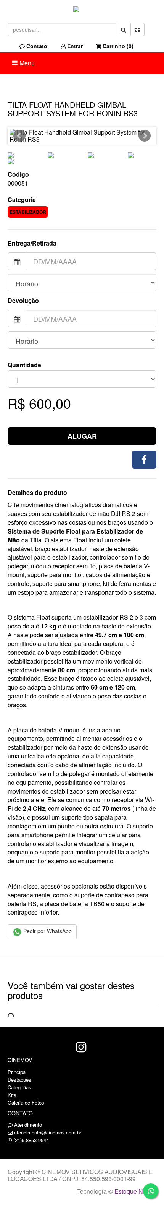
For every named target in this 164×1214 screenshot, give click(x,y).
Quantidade (24, 364)
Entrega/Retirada (32, 243)
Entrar (74, 46)
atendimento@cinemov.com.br (47, 1132)
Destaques (19, 1079)
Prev (19, 136)
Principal (17, 1072)
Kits (12, 1094)
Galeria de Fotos (26, 1102)
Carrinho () (117, 46)
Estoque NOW (133, 1191)
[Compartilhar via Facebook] (144, 460)
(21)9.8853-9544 (31, 1140)
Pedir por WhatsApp (47, 931)
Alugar (82, 436)
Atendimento (27, 1124)
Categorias (19, 1087)
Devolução (23, 300)
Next (144, 136)
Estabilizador (28, 211)
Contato (36, 46)
